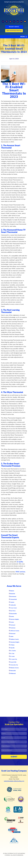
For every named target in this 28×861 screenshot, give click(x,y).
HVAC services (20, 572)
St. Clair (12, 653)
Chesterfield (13, 599)
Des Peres (13, 610)
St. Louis (12, 656)
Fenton (12, 622)
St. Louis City (13, 659)
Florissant (12, 625)
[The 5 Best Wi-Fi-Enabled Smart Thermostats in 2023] (14, 73)
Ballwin (12, 590)
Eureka (12, 616)
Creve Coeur (13, 607)
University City (14, 665)
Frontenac (12, 627)
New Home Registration (14, 30)
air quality (20, 562)
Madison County (14, 639)
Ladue (11, 636)
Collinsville (13, 605)
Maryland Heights (14, 642)
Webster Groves (14, 667)
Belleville (12, 593)
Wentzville (13, 670)
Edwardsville (13, 613)
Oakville (12, 647)
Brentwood (13, 596)
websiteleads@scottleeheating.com (14, 781)
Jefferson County (14, 630)
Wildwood (13, 673)
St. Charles (13, 650)
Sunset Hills (13, 662)
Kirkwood (12, 633)
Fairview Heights (14, 619)
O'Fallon (12, 645)
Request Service (14, 26)
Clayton (12, 602)
